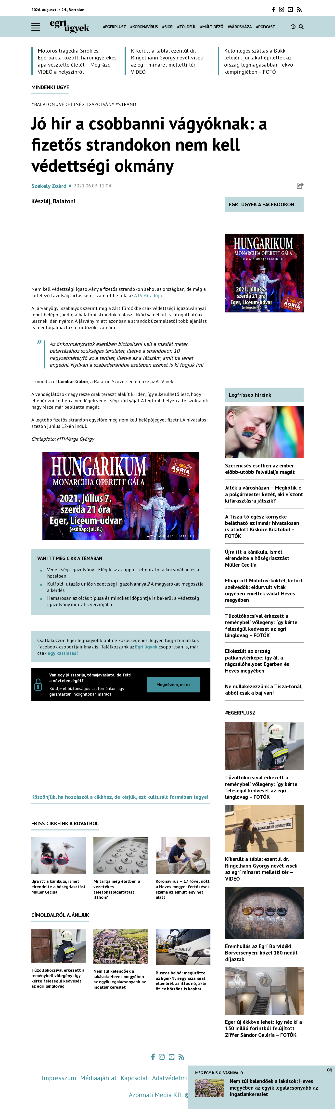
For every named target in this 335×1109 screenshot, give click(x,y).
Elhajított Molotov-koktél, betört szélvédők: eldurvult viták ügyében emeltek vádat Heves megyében (264, 590)
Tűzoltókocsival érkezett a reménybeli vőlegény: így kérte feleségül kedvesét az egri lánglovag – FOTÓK (261, 625)
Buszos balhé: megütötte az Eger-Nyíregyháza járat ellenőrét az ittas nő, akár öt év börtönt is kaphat (181, 981)
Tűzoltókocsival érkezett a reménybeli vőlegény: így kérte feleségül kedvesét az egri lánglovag (57, 978)
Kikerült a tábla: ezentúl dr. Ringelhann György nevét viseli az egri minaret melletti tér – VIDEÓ (261, 869)
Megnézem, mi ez (173, 684)
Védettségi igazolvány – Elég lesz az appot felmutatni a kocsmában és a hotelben (123, 572)
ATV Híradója (148, 295)
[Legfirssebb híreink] (295, 27)
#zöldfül (186, 26)
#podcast (265, 26)
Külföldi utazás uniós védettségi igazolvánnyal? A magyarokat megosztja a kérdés (125, 587)
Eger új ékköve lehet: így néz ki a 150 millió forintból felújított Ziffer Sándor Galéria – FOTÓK (263, 1028)
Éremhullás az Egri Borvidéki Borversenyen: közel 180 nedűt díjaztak (261, 953)
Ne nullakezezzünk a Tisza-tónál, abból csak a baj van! (263, 689)
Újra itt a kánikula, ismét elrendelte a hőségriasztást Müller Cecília (58, 886)
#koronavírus (144, 26)
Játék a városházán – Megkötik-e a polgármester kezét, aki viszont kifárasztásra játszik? (264, 494)
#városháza (240, 26)
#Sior (167, 26)
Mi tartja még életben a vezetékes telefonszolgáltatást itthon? (116, 889)
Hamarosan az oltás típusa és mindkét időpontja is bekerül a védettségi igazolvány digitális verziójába (124, 601)
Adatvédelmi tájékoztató (186, 1078)
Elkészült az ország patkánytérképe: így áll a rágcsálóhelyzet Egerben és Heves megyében (257, 660)
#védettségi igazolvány (85, 104)
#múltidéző (211, 26)
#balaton (43, 104)
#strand (126, 104)
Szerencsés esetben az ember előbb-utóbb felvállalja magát (260, 468)
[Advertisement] (120, 247)
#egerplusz (114, 26)
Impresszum (59, 1078)
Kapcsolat (134, 1078)
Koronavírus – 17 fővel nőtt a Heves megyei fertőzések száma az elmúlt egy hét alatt (183, 889)
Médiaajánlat (98, 1078)
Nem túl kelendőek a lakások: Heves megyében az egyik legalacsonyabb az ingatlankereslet (119, 979)
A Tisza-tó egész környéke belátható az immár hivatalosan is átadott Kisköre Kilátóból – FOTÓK (262, 526)
